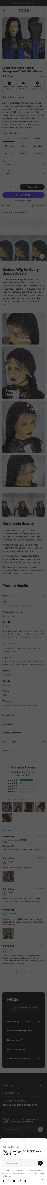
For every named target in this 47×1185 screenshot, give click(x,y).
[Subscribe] (40, 1163)
